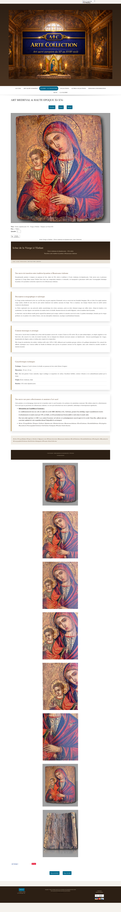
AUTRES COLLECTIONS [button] (78, 88)
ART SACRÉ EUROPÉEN (30, 88)
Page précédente (54, 873)
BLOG (55, 92)
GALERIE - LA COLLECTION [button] (48, 88)
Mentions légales (60, 892)
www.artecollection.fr (60, 455)
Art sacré (17, 261)
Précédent (52, 107)
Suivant (69, 107)
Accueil (14, 261)
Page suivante (67, 873)
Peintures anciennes (23, 261)
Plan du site (22, 889)
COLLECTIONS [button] (64, 88)
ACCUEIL (18, 88)
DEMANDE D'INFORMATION (97, 88)
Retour (61, 107)
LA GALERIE (63, 92)
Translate (88, 3)
